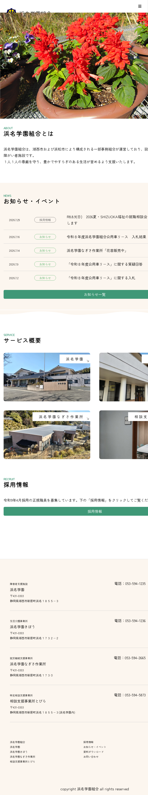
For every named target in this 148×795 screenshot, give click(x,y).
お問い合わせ (91, 756)
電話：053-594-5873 (130, 694)
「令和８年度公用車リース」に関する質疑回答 (105, 264)
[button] (2, 65)
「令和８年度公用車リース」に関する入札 (101, 277)
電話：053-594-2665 (130, 657)
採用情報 (88, 742)
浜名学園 (75, 359)
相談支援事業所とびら (22, 761)
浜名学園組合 (17, 742)
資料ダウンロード (93, 752)
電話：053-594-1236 (130, 620)
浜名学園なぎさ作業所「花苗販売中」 (97, 250)
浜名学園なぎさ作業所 (61, 416)
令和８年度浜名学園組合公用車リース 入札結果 (106, 236)
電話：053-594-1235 (130, 583)
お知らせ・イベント (94, 747)
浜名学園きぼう (19, 752)
